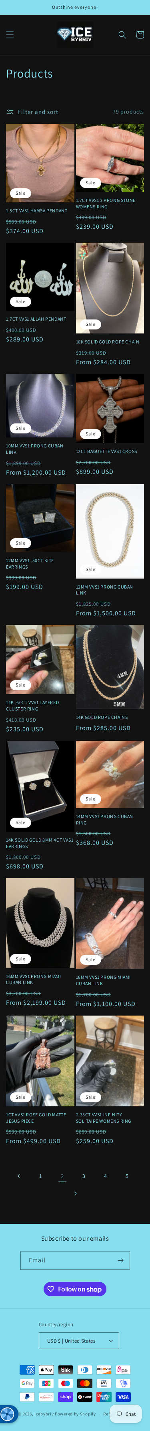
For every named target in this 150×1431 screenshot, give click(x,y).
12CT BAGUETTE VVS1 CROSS (106, 451)
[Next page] (75, 1193)
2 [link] (62, 1176)
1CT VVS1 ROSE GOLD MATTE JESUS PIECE (36, 1118)
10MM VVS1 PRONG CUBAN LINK (35, 449)
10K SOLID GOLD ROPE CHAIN (108, 342)
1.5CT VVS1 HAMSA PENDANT (36, 211)
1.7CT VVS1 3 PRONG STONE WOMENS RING (106, 203)
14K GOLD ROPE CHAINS (102, 717)
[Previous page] (19, 1176)
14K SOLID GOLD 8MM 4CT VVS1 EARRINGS (39, 843)
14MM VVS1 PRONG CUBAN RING (105, 819)
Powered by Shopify (75, 1414)
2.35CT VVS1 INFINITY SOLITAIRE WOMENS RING (104, 1118)
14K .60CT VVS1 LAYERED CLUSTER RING (32, 705)
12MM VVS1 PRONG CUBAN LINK (105, 590)
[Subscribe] (121, 1260)
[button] (10, 35)
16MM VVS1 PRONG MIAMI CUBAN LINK (33, 979)
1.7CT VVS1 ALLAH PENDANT (36, 319)
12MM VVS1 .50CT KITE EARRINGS (30, 563)
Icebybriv (44, 1414)
